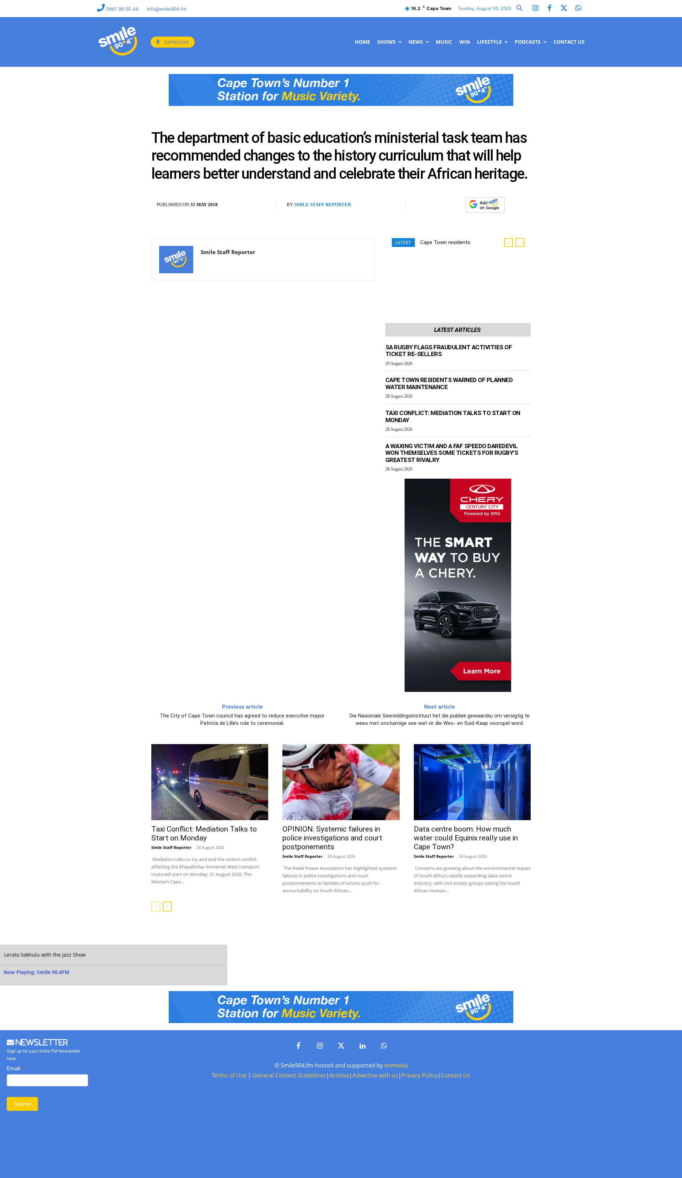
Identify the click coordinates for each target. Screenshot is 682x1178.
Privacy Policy (419, 1075)
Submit (22, 1104)
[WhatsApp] (456, 205)
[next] (519, 242)
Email (15, 1068)
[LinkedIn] (362, 1046)
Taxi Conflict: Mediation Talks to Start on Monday (452, 416)
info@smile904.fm (166, 9)
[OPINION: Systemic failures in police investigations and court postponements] (340, 782)
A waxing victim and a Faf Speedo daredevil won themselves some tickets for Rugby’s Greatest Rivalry (451, 452)
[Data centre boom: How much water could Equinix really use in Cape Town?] (472, 782)
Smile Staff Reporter (322, 204)
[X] (440, 205)
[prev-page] (155, 906)
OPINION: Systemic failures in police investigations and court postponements (332, 838)
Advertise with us (375, 1075)
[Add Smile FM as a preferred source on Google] (485, 208)
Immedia (396, 1065)
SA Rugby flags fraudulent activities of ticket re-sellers (448, 351)
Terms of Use (229, 1075)
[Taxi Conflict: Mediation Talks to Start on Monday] (209, 782)
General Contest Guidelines (289, 1075)
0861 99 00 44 (123, 9)
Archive (339, 1075)
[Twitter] (564, 8)
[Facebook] (549, 8)
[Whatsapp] (578, 8)
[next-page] (167, 906)
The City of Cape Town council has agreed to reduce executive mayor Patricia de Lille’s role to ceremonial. (242, 719)
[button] (519, 8)
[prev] (508, 242)
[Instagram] (535, 8)
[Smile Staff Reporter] (176, 259)
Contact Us (455, 1075)
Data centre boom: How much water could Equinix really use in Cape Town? (466, 838)
